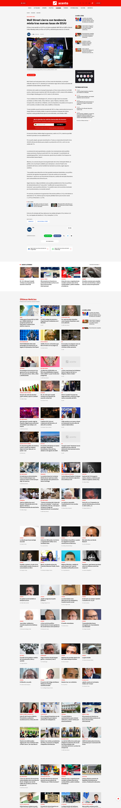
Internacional (74, 8)
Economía (58, 8)
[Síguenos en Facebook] (80, 3)
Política (51, 8)
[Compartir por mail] (71, 236)
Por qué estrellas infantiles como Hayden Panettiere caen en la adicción (85, 97)
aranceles (38, 12)
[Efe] (29, 34)
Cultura (83, 8)
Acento (28, 12)
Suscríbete (60, 124)
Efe (33, 34)
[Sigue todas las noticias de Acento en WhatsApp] (62, 248)
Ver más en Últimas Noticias (82, 120)
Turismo (65, 8)
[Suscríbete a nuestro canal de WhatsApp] (83, 80)
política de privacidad (60, 128)
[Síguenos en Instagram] (86, 3)
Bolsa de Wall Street (43, 221)
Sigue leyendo (27, 265)
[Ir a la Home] (118, 799)
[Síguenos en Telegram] (86, 80)
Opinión (44, 8)
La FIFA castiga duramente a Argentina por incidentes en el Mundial (85, 92)
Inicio (29, 8)
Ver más (69, 228)
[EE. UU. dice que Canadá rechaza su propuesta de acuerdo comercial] (29, 276)
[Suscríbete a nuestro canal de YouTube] (89, 3)
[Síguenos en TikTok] (79, 80)
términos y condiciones (53, 128)
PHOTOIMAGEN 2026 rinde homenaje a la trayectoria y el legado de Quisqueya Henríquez (85, 103)
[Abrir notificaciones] (92, 3)
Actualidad (37, 8)
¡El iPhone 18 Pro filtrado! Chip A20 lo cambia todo (84, 109)
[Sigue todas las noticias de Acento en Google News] (38, 248)
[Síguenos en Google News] (90, 80)
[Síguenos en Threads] (91, 76)
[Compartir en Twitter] (64, 236)
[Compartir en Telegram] (67, 236)
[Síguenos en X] (83, 3)
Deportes (90, 8)
